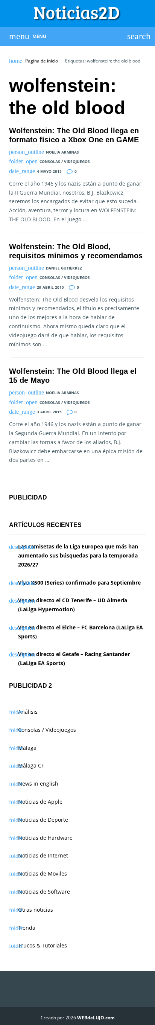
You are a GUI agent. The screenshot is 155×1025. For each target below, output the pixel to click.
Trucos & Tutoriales (42, 945)
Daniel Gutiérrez (64, 268)
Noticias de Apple (40, 801)
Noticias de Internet (43, 855)
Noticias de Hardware (45, 837)
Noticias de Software (44, 891)
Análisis (28, 711)
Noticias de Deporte (43, 819)
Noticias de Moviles (42, 873)
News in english (38, 783)
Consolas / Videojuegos (65, 161)
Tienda (26, 927)
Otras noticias (35, 909)
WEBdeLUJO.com (96, 1017)
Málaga (27, 747)
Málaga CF (31, 765)
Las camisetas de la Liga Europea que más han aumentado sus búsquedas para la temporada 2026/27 (78, 555)
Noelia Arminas (62, 152)
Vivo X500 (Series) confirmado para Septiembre (79, 582)
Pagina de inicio (41, 61)
